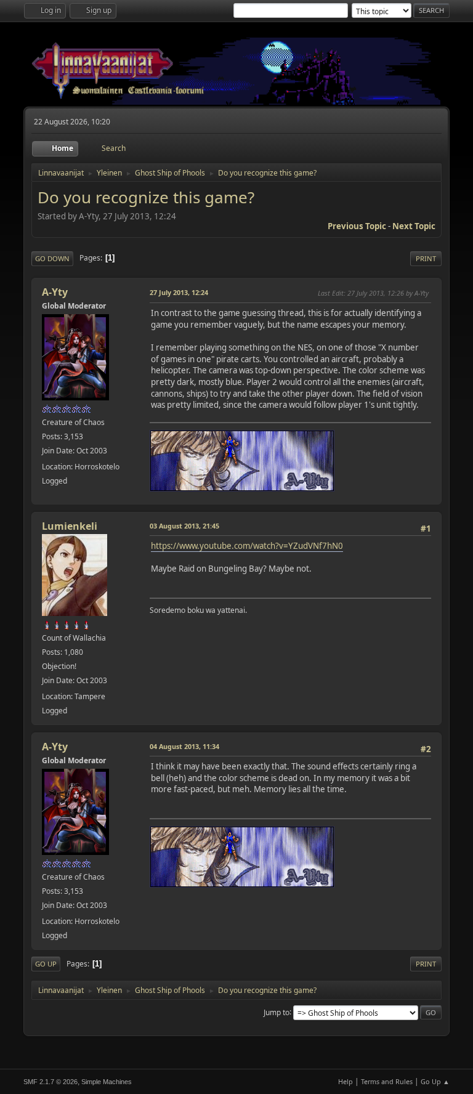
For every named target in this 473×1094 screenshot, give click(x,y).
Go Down (52, 258)
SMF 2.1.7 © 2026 (50, 1081)
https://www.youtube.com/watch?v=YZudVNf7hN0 (247, 545)
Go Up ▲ (435, 1081)
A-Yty (55, 292)
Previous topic (357, 226)
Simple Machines (106, 1081)
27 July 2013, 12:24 (179, 292)
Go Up (46, 963)
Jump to (276, 1012)
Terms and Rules (387, 1081)
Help (345, 1081)
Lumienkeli (69, 526)
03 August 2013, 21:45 (184, 525)
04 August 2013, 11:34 (184, 746)
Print (426, 258)
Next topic (413, 226)
